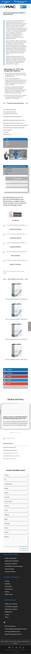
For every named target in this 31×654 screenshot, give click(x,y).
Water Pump (8, 594)
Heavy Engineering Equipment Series (16, 629)
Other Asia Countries (11, 609)
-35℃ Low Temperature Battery (13, 271)
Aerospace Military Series (12, 631)
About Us (7, 641)
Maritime (7, 584)
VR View (7, 144)
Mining (7, 591)
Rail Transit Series (10, 626)
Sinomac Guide (9, 569)
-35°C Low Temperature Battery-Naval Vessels (17, 187)
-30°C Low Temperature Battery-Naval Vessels (17, 185)
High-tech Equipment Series (13, 634)
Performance (8, 171)
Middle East (8, 612)
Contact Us (15, 643)
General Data (8, 168)
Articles (19, 641)
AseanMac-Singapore (11, 606)
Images (7, 141)
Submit (23, 548)
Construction (9, 589)
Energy (7, 581)
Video (6, 139)
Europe (7, 614)
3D (6, 146)
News (15, 641)
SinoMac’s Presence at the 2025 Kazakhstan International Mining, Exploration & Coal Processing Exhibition (15, 417)
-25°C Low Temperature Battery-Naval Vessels (17, 183)
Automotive (8, 586)
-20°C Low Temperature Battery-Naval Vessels (17, 181)
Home (2, 641)
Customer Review (10, 571)
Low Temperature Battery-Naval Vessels (15, 166)
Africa (7, 617)
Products (11, 641)
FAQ (6, 173)
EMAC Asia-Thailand (11, 604)
